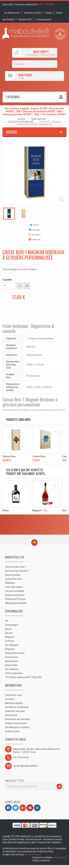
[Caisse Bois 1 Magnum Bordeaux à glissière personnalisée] (9, 213)
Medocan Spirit (60, 857)
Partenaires (11, 715)
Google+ (35, 234)
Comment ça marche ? (17, 571)
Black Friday (11, 665)
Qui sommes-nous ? (12, 12)
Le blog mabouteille (43, 19)
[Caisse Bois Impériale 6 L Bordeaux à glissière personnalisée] (16, 440)
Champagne (11, 625)
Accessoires (11, 657)
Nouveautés (11, 661)
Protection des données (17, 719)
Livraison (48, 12)
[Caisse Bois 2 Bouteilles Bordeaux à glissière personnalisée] (45, 440)
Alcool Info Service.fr (33, 854)
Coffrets (9, 641)
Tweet (35, 225)
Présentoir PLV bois (15, 599)
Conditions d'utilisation (17, 707)
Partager (35, 230)
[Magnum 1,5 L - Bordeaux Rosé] (45, 494)
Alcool (8, 629)
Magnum (10, 637)
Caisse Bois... (10, 456)
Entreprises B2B (24, 19)
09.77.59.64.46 (47, 4)
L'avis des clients (14, 587)
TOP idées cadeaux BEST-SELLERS (23, 677)
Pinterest (36, 239)
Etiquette (10, 649)
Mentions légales (14, 703)
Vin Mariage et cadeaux (17, 727)
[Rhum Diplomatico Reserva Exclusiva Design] (16, 494)
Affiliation (10, 583)
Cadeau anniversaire (16, 723)
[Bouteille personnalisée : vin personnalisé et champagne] (26, 34)
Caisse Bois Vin (38, 119)
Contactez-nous (13, 579)
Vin (6, 621)
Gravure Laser (12, 731)
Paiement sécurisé (15, 711)
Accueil (21, 119)
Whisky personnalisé (15, 603)
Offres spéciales (13, 673)
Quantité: (7, 279)
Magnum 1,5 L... (40, 510)
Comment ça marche (32, 12)
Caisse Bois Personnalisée (21, 121)
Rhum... (6, 510)
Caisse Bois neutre (15, 653)
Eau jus (9, 633)
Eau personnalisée (14, 591)
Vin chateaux (12, 645)
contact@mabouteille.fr (25, 765)
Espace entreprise (14, 595)
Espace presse (12, 575)
